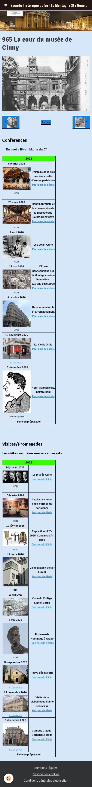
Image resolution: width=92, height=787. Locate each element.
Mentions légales (46, 768)
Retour (46, 122)
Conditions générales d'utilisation (46, 780)
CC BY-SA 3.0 (16, 363)
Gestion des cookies (46, 774)
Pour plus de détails (43, 185)
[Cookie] (8, 778)
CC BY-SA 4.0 (15, 688)
